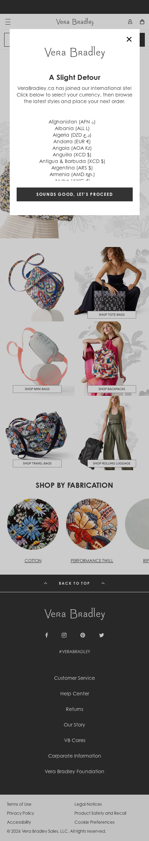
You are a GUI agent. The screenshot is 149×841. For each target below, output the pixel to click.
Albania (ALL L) (72, 128)
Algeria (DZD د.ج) (72, 135)
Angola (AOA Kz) (72, 148)
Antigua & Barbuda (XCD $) (72, 161)
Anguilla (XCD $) (72, 154)
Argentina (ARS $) (72, 168)
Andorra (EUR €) (72, 141)
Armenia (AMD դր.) (72, 174)
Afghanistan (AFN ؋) (72, 122)
